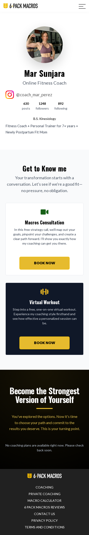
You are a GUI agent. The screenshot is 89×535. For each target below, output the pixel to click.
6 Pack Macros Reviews (44, 507)
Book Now (44, 263)
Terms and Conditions (45, 527)
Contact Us (44, 514)
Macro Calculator (44, 500)
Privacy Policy (44, 520)
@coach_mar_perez (34, 94)
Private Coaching (44, 494)
